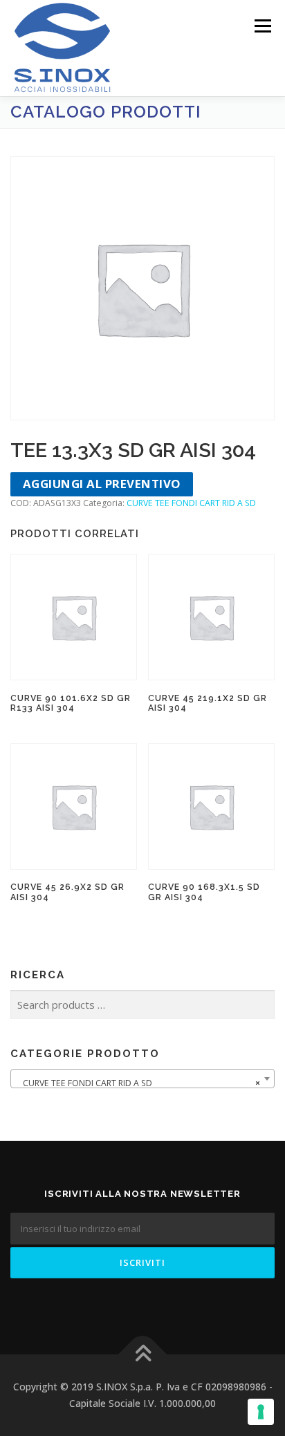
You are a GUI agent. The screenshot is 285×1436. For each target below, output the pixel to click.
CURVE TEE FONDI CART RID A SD (191, 503)
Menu (261, 26)
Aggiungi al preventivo (102, 484)
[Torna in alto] (142, 1354)
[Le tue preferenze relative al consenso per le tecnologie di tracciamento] (261, 1412)
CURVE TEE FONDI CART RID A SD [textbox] (138, 1083)
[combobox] (142, 1078)
